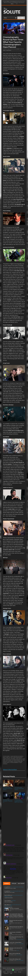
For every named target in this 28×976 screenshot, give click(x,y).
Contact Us (6, 973)
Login (11, 973)
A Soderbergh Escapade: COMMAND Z (7, 801)
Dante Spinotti (19, 758)
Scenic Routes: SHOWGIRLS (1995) (15, 933)
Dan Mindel (13, 758)
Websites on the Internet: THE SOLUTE (15, 948)
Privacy (19, 972)
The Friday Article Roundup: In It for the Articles (7, 788)
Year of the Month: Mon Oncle (16, 887)
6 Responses (8, 50)
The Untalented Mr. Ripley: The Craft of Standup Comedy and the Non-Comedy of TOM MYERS (16, 915)
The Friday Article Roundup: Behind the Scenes (19, 788)
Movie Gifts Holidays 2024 (15, 959)
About (15, 972)
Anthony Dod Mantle (18, 756)
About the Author (10, 770)
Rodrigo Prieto (6, 762)
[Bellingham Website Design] (13, 969)
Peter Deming (10, 761)
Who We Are (9, 972)
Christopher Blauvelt (17, 757)
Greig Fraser (8, 760)
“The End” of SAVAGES (14, 908)
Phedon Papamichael (18, 761)
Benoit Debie (5, 757)
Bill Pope (11, 757)
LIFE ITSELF (13, 900)
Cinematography (6, 758)
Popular (14, 883)
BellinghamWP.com (18, 969)
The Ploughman (20, 939)
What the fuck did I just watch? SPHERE (15, 921)
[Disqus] (14, 823)
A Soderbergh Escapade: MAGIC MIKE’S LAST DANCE (19, 801)
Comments (6, 883)
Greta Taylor (10, 49)
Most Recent (21, 883)
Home (8, 1)
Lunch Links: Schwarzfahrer (15, 942)
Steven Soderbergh (14, 762)
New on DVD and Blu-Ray (14, 953)
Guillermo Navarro (16, 760)
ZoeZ (18, 950)
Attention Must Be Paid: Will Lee (16, 926)
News (4, 50)
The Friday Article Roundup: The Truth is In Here (16, 937)
